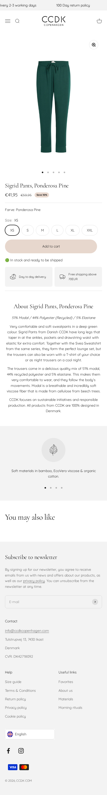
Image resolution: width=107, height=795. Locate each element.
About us (65, 690)
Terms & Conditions (20, 690)
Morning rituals (70, 707)
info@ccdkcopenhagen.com (27, 630)
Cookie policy (15, 716)
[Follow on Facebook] (8, 750)
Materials (65, 699)
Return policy (15, 699)
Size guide (13, 681)
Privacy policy (16, 707)
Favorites (65, 681)
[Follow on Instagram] (21, 750)
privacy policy (34, 581)
